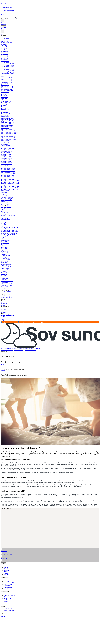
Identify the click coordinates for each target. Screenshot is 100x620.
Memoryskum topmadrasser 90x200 (9, 188)
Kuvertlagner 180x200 (6, 255)
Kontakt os (6, 580)
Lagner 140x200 (5, 247)
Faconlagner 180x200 (6, 264)
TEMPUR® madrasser (6, 101)
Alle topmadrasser (5, 145)
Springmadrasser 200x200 (7, 118)
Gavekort (6, 601)
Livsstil (38, 348)
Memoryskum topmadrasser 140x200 (10, 185)
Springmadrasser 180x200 (7, 119)
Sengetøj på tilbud (5, 236)
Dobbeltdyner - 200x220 (7, 197)
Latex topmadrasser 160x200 (8, 171)
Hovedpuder (4, 192)
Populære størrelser (5, 104)
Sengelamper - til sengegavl (7, 315)
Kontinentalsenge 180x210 (7, 66)
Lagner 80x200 (4, 251)
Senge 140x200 (4, 55)
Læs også (3, 357)
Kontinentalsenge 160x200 (7, 69)
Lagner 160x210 (5, 244)
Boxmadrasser (4, 40)
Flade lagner (4, 272)
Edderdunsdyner (5, 209)
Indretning (26, 348)
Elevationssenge (5, 41)
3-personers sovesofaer (6, 293)
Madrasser (3, 94)
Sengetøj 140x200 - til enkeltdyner (9, 231)
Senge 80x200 (4, 59)
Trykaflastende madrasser (7, 99)
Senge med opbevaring (6, 42)
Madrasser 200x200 (5, 105)
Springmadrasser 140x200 (7, 122)
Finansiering (7, 581)
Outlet (2, 320)
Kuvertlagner (4, 254)
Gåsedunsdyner (4, 212)
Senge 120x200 (4, 56)
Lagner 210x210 (5, 238)
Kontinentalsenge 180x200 (7, 68)
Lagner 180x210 (5, 241)
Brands (2, 319)
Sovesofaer (3, 288)
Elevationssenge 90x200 (7, 90)
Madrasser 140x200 (5, 109)
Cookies (6, 588)
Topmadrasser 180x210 (6, 155)
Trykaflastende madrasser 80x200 (9, 139)
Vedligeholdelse (32, 348)
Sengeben (3, 305)
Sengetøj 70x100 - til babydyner (8, 234)
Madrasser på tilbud (5, 102)
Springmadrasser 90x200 (7, 125)
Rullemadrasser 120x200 (7, 283)
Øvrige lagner (4, 271)
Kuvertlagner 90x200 (6, 260)
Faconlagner (4, 262)
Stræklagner (4, 275)
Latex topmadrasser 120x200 (8, 173)
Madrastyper (4, 95)
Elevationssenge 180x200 (7, 86)
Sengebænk (3, 312)
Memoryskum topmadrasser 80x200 (9, 189)
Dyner (2, 194)
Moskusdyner (4, 214)
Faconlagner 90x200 (6, 268)
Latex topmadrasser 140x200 (8, 172)
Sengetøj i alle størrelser (6, 226)
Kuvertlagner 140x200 (6, 257)
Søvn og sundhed (5, 348)
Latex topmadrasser (5, 147)
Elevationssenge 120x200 (7, 89)
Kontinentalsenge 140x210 (7, 72)
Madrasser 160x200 (5, 108)
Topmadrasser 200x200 (6, 154)
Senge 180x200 (4, 52)
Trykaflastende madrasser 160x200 (9, 133)
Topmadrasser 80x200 (6, 164)
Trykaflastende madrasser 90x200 (9, 137)
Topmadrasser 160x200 (6, 158)
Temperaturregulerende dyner (8, 215)
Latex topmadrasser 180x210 (8, 168)
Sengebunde (4, 303)
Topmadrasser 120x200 (6, 161)
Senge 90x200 (4, 58)
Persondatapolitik (8, 587)
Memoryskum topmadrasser (7, 148)
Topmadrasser (4, 142)
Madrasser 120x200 (5, 111)
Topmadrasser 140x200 (6, 159)
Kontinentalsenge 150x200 (7, 71)
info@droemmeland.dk (9, 610)
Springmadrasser (5, 98)
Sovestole (3, 316)
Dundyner (3, 208)
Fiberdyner (3, 211)
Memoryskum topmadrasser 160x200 (10, 183)
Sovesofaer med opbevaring (7, 296)
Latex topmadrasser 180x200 (8, 169)
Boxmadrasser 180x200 (6, 78)
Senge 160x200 (4, 54)
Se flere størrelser (5, 61)
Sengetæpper (4, 310)
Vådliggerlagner (5, 278)
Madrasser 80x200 (5, 114)
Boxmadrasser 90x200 (6, 82)
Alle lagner (3, 237)
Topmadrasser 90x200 (6, 162)
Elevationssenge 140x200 (7, 87)
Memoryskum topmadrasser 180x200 (10, 182)
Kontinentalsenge (5, 38)
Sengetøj (3, 223)
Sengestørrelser (4, 48)
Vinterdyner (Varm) (5, 221)
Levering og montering (9, 584)
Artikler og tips (7, 599)
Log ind (4, 29)
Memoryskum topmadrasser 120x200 (10, 186)
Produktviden (12, 348)
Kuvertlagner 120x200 (6, 258)
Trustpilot (3, 616)
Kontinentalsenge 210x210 (7, 63)
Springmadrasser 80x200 (7, 126)
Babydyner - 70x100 (6, 202)
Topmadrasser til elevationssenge (9, 150)
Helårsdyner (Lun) (5, 218)
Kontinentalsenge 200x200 (7, 65)
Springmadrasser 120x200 (7, 123)
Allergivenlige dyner (6, 207)
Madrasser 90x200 (5, 112)
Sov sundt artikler (5, 350)
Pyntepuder (3, 309)
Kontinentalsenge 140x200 (7, 73)
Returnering (7, 585)
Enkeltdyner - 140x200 (6, 200)
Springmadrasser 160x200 (7, 121)
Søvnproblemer (19, 348)
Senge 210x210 (4, 49)
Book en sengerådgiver (9, 583)
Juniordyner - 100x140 (6, 201)
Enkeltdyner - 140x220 (6, 198)
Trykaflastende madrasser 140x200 (9, 135)
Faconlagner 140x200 (6, 265)
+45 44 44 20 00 (8, 608)
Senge (2, 34)
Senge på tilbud (4, 47)
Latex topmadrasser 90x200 (7, 175)
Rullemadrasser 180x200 (7, 281)
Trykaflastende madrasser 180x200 (9, 132)
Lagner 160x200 (5, 245)
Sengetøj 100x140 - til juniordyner (9, 233)
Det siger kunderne (8, 598)
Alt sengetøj (4, 224)
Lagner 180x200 (5, 243)
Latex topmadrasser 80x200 (7, 176)
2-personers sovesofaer (6, 291)
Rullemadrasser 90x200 (6, 285)
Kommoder (3, 317)
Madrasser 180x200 (5, 106)
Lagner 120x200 (5, 248)
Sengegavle (3, 302)
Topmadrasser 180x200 (6, 157)
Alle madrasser (4, 97)
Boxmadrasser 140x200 (6, 79)
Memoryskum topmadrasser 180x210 (10, 181)
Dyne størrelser (4, 195)
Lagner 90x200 (4, 250)
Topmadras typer (5, 144)
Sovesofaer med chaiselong (7, 297)
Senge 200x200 (4, 51)
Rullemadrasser (4, 279)
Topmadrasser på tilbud (6, 151)
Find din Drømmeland (9, 595)
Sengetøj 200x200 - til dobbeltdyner (9, 229)
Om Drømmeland (8, 594)
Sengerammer (4, 44)
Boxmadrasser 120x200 (6, 80)
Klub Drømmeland (8, 597)
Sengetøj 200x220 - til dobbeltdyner (9, 227)
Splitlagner (3, 276)
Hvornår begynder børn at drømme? (27, 350)
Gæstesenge (4, 45)
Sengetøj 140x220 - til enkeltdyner (9, 230)
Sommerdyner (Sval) (6, 219)
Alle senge (3, 37)
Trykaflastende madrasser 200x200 (9, 130)
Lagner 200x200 (5, 240)
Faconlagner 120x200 (6, 267)
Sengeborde (3, 308)
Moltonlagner (4, 274)
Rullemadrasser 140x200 (7, 282)
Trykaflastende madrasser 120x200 (9, 136)
